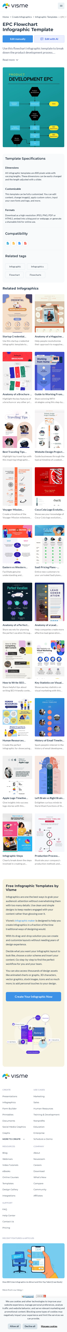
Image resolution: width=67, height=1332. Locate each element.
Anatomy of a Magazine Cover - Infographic (48, 336)
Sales (36, 1102)
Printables (7, 1114)
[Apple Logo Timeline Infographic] (17, 775)
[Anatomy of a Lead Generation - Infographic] (49, 602)
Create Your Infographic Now (33, 996)
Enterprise (39, 1133)
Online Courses (10, 1177)
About (37, 1153)
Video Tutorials (10, 1165)
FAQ (4, 1209)
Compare (38, 1183)
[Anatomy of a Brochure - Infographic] (17, 371)
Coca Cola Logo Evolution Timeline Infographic (49, 509)
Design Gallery (10, 1189)
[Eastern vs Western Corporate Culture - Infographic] (17, 544)
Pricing (6, 1227)
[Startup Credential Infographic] (17, 313)
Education (39, 1126)
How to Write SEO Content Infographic (14, 682)
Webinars (7, 1159)
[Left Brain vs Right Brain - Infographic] (49, 775)
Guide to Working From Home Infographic (48, 394)
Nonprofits (39, 1120)
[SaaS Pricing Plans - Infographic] (49, 544)
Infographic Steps (13, 855)
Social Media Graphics (14, 1126)
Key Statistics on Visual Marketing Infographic (48, 682)
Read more (9, 59)
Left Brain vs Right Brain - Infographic (49, 798)
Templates (7, 1183)
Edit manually (18, 38)
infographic (15, 266)
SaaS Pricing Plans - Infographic (46, 567)
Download (39, 1171)
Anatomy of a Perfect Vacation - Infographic (15, 625)
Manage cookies (49, 1326)
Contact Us (8, 1221)
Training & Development (47, 1114)
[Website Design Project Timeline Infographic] (49, 429)
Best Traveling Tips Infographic (14, 452)
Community (40, 1189)
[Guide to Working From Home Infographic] (49, 371)
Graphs (6, 1133)
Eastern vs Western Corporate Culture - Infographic (14, 567)
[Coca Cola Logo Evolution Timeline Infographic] (49, 486)
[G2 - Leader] (41, 1296)
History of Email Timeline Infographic (49, 740)
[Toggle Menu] (61, 6)
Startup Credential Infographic (13, 336)
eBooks (6, 1171)
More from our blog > (12, 1290)
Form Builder (9, 1108)
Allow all (14, 1326)
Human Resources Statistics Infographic (15, 740)
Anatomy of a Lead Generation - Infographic (49, 625)
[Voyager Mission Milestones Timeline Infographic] (17, 486)
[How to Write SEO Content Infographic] (17, 659)
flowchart (14, 274)
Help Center (8, 1215)
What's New (40, 1177)
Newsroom (39, 1159)
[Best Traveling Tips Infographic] (17, 429)
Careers (37, 1165)
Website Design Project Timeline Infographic (48, 452)
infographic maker (25, 920)
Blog (4, 1153)
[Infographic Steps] (17, 832)
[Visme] (15, 6)
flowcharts (35, 274)
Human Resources (43, 1108)
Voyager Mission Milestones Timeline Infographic (14, 509)
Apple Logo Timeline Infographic (14, 798)
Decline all (30, 1326)
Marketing (39, 1096)
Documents (8, 1120)
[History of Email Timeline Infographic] (49, 717)
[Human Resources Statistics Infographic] (17, 717)
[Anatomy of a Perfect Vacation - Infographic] (17, 602)
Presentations (9, 1096)
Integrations (8, 1195)
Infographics (9, 1102)
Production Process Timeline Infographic (47, 856)
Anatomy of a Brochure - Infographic (17, 394)
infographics (37, 266)
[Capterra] (28, 1296)
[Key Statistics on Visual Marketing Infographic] (49, 659)
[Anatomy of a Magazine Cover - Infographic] (49, 313)
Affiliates (38, 1195)
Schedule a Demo (43, 1139)
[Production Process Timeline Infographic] (49, 832)
